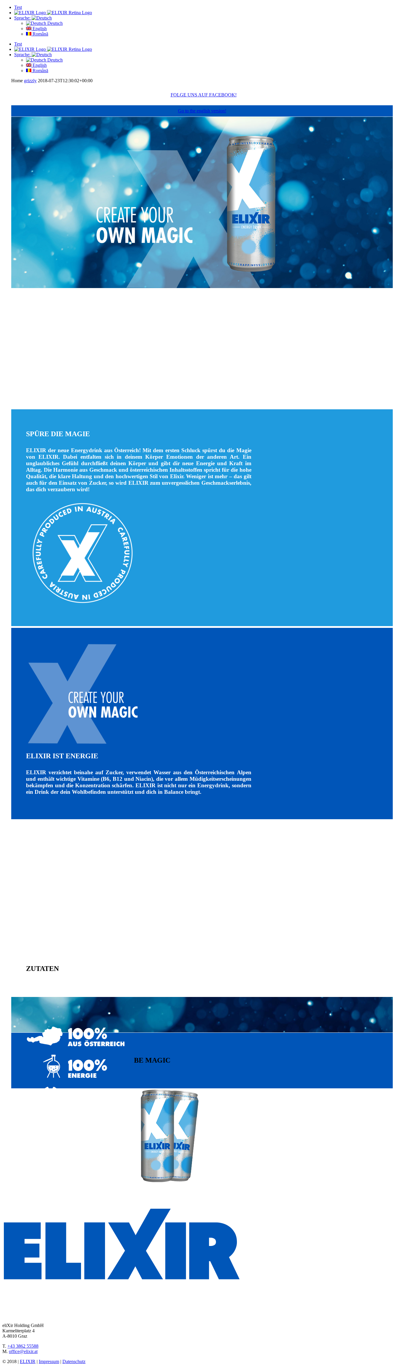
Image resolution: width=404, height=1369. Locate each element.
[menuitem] (208, 7)
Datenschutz (73, 1361)
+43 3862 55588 (22, 1346)
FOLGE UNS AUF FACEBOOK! (204, 94)
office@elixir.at (23, 1351)
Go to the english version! (202, 110)
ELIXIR (27, 1361)
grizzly (30, 80)
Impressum (49, 1361)
